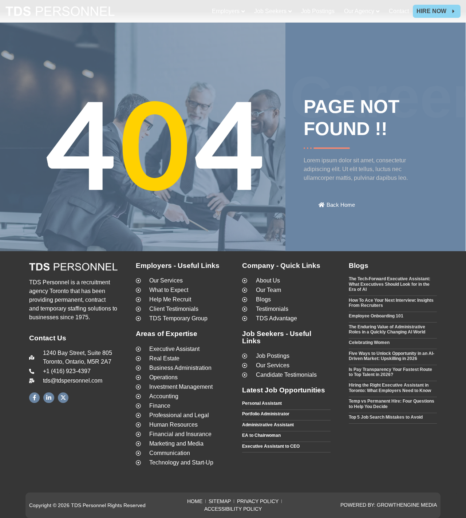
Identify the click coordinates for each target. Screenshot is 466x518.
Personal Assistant (262, 403)
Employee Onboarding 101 (376, 316)
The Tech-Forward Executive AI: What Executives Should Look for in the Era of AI (389, 284)
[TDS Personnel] (60, 12)
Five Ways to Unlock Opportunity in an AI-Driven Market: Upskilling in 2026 (391, 356)
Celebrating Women (369, 342)
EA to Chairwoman (261, 435)
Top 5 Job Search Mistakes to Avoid (386, 417)
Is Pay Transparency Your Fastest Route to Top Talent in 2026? (390, 372)
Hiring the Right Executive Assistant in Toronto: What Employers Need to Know (390, 388)
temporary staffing (63, 308)
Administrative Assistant (268, 424)
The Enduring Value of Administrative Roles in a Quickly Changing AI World (387, 329)
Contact (399, 11)
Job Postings (318, 11)
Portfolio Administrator (265, 413)
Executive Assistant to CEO (271, 446)
